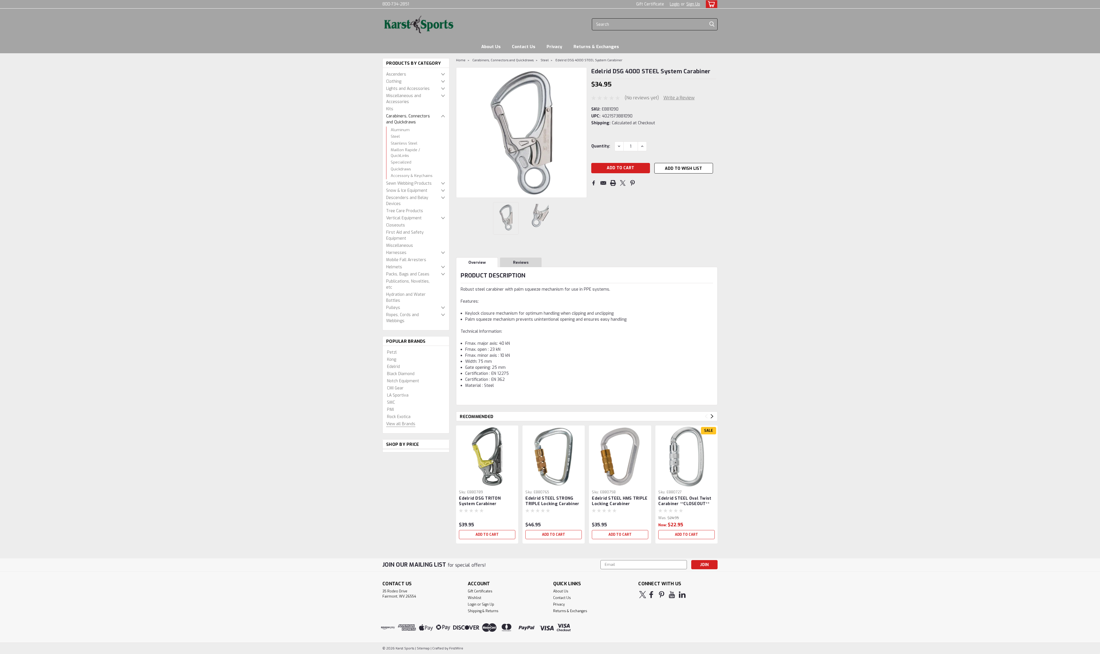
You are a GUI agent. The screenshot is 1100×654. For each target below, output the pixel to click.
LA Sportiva (397, 395)
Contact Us (523, 47)
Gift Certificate (650, 4)
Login (674, 4)
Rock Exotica (398, 416)
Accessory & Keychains (412, 175)
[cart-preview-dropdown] (710, 4)
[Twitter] (623, 183)
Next (582, 132)
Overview (477, 262)
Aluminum (400, 129)
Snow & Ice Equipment (406, 190)
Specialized (401, 162)
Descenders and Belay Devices (407, 200)
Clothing (393, 81)
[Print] (613, 183)
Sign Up (693, 4)
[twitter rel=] (642, 594)
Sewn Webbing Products (409, 183)
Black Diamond (401, 374)
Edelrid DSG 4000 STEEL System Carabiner (588, 60)
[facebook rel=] (651, 594)
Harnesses (396, 252)
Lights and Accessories (408, 88)
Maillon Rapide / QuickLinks (405, 152)
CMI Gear (395, 388)
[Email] (603, 183)
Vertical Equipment (404, 218)
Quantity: (600, 146)
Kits (389, 109)
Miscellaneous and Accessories (403, 99)
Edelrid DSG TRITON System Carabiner (480, 501)
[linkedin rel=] (682, 594)
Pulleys (393, 307)
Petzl (392, 352)
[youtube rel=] (671, 594)
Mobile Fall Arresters (406, 260)
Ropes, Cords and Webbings (402, 318)
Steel (395, 136)
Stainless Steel (404, 143)
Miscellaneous (399, 245)
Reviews (521, 262)
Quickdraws (401, 169)
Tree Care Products (404, 211)
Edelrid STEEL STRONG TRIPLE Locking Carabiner (552, 501)
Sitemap (423, 648)
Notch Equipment (403, 381)
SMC (391, 402)
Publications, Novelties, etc (408, 284)
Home (460, 60)
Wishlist (474, 598)
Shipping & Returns (483, 611)
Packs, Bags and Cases (407, 274)
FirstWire (455, 648)
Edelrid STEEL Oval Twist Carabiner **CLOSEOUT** (684, 501)
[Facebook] (593, 183)
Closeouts (395, 225)
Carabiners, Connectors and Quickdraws (408, 119)
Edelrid (393, 366)
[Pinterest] (632, 183)
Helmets (394, 267)
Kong (391, 359)
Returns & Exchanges (596, 47)
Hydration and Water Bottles (406, 297)
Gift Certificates (480, 591)
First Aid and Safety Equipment (405, 235)
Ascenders (396, 74)
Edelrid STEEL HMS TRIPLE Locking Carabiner (619, 501)
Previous (461, 132)
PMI (390, 409)
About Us (491, 47)
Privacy (554, 47)
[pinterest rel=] (661, 594)
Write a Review (679, 98)
